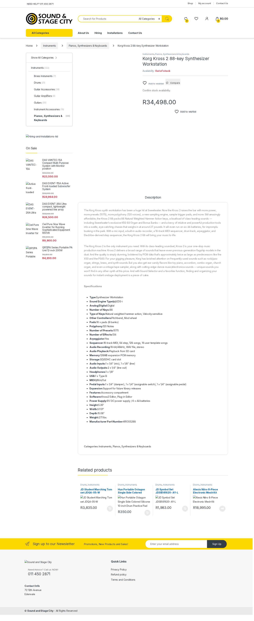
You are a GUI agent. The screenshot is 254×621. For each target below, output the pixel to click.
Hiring (98, 32)
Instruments (49, 45)
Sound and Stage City (40, 610)
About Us (83, 32)
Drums (83, 484)
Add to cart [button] (110, 509)
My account (204, 3)
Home (29, 45)
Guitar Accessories (47, 89)
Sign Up (216, 543)
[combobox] (107, 18)
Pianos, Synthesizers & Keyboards (88, 45)
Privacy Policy (119, 569)
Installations (115, 32)
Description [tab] (153, 197)
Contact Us (222, 3)
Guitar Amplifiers (44, 95)
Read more (222, 509)
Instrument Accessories (49, 109)
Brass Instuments (45, 76)
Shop (190, 3)
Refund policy (118, 574)
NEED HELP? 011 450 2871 (40, 3)
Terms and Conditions (123, 579)
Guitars (40, 102)
